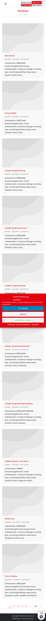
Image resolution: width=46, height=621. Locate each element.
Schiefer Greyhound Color (15, 285)
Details (23, 38)
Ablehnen (23, 314)
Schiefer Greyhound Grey (15, 170)
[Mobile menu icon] (5, 3)
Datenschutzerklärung (23, 324)
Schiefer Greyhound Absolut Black (19, 403)
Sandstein (8, 522)
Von (15, 59)
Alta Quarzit (10, 55)
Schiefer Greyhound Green (16, 228)
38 (35, 606)
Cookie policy (11, 324)
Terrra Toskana (11, 576)
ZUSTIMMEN (23, 308)
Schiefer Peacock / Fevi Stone (17, 461)
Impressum (35, 324)
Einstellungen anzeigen (23, 320)
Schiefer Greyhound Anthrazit (17, 346)
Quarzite (8, 59)
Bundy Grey (10, 519)
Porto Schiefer (10, 113)
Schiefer (7, 117)
